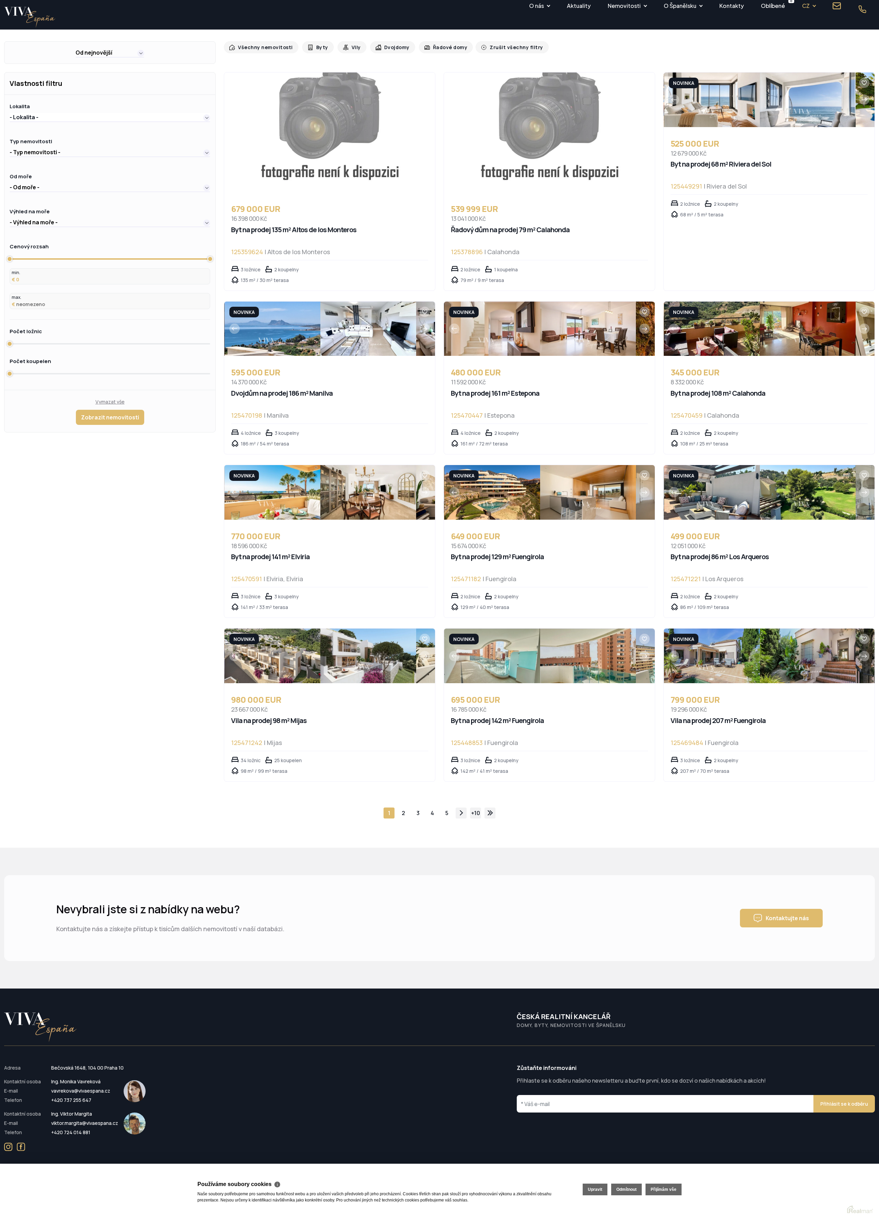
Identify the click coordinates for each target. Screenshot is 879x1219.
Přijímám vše (663, 1189)
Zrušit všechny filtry (506, 47)
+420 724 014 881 (70, 1132)
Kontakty (731, 5)
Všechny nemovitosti (263, 47)
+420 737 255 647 (71, 1100)
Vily (351, 47)
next (461, 813)
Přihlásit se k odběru (844, 1104)
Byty (318, 47)
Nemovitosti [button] (624, 5)
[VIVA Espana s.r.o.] (30, 17)
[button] (110, 52)
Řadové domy (443, 47)
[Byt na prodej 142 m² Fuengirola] (492, 656)
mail (837, 6)
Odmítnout (626, 1189)
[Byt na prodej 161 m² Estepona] (492, 329)
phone (862, 9)
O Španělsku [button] (680, 5)
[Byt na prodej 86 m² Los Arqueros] (712, 492)
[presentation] (674, 99)
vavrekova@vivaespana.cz (80, 1090)
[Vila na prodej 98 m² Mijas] (272, 656)
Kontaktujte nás (787, 918)
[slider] (9, 259)
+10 (475, 813)
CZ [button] (806, 5)
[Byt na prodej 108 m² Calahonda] (712, 329)
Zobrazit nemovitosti (110, 417)
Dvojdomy (391, 47)
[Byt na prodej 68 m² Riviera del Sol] (712, 99)
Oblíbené (773, 4)
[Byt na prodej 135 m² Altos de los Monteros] (329, 132)
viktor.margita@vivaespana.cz (84, 1123)
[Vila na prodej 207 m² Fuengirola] (712, 656)
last (489, 813)
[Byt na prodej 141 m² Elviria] (272, 492)
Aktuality (579, 5)
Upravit (595, 1189)
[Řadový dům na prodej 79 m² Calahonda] (549, 132)
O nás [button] (536, 5)
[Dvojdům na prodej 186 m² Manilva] (272, 329)
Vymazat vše (110, 401)
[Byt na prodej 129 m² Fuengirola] (492, 492)
